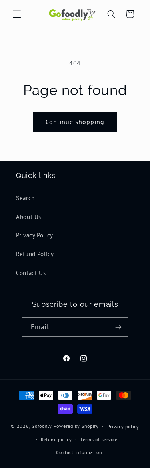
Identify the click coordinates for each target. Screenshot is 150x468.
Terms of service (99, 439)
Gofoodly (42, 426)
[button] (17, 14)
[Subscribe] (118, 327)
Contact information (79, 452)
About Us (28, 217)
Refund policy (56, 439)
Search (25, 198)
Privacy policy (123, 426)
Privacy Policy (34, 235)
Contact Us (31, 273)
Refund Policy (35, 254)
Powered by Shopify (76, 426)
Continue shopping (75, 122)
